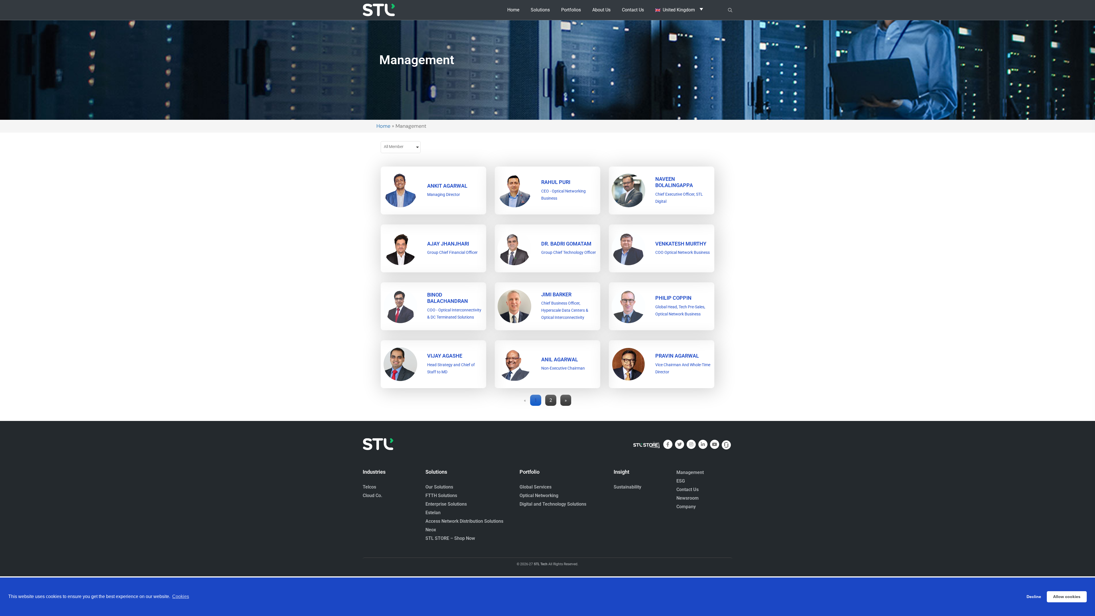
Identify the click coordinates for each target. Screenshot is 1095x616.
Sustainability (627, 487)
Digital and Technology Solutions (553, 504)
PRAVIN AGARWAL (677, 356)
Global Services (535, 487)
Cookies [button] (180, 596)
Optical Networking (539, 495)
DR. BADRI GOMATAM (566, 244)
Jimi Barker (556, 294)
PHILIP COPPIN (673, 298)
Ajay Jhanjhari (448, 244)
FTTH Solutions (441, 495)
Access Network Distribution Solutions (464, 521)
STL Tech (541, 564)
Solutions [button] (540, 10)
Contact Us (633, 10)
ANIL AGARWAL (559, 359)
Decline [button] (1034, 596)
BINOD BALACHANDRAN (447, 298)
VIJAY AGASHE (444, 356)
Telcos (369, 487)
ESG (680, 481)
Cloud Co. (372, 495)
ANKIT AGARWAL (447, 186)
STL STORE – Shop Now (450, 538)
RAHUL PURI (555, 182)
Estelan (433, 512)
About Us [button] (601, 10)
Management (690, 472)
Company (686, 506)
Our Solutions (439, 487)
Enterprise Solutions (446, 504)
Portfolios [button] (571, 10)
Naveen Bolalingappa (674, 182)
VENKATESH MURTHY (680, 244)
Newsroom (687, 498)
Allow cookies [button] (1066, 596)
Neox (430, 529)
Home (513, 10)
